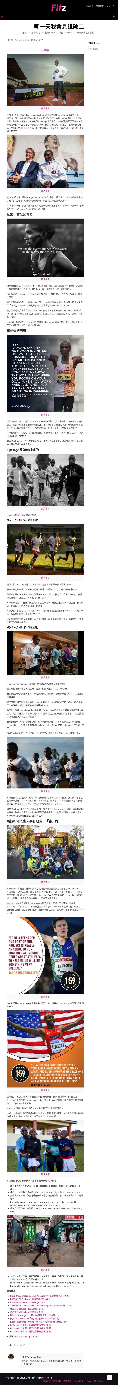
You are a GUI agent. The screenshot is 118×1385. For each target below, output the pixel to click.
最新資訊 (35, 32)
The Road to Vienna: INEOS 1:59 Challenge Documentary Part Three (41, 1305)
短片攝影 (100, 6)
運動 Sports (50, 32)
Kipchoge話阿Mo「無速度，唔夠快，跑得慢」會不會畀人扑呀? (39, 1322)
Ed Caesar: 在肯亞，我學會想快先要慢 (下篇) (30, 1331)
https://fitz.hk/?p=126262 (26, 1336)
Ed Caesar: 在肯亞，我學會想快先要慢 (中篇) (30, 1328)
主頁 (24, 32)
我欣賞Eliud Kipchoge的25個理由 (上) (27, 1309)
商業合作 (110, 6)
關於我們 (57, 1381)
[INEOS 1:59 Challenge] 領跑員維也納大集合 (30, 1299)
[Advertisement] (99, 89)
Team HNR (78, 1381)
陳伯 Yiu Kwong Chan (19, 40)
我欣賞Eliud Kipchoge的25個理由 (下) (27, 1312)
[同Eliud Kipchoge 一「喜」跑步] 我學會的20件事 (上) (34, 1315)
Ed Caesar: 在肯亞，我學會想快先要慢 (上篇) (30, 1325)
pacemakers (36, 903)
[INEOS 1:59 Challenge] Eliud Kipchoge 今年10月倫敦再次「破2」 (40, 1296)
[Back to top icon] (109, 1377)
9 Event (88, 1381)
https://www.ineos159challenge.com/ (27, 1302)
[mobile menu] (2, 17)
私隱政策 (67, 1381)
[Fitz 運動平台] (59, 6)
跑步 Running (66, 32)
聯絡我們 (90, 6)
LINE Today (99, 1381)
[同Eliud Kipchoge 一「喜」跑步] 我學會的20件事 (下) (34, 1318)
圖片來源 (45, 108)
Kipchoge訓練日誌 (15, 515)
